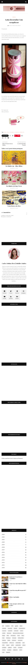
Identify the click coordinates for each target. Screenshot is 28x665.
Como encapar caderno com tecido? (16, 604)
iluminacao (8, 637)
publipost (10, 647)
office (3, 645)
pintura (24, 645)
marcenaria (20, 640)
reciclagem (11, 132)
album (21, 625)
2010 (14, 567)
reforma (3, 649)
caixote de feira (22, 628)
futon (3, 637)
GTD (12, 625)
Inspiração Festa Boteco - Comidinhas (16, 577)
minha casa (12, 642)
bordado (15, 628)
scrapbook (16, 132)
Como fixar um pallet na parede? (17, 590)
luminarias (14, 640)
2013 (14, 560)
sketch (20, 649)
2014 (14, 557)
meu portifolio (5, 642)
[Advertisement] (14, 384)
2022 (14, 537)
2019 (14, 544)
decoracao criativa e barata (18, 633)
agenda (16, 625)
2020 (14, 542)
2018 (14, 547)
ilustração (14, 637)
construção (16, 630)
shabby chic (21, 132)
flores (23, 635)
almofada (4, 628)
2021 (14, 539)
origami (7, 645)
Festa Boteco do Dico (14, 206)
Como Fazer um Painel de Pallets (17, 583)
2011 (14, 565)
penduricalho (18, 645)
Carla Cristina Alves (13, 25)
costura (21, 630)
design (3, 635)
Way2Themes (12, 662)
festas (5, 132)
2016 (14, 552)
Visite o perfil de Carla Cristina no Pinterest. (12, 458)
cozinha (3, 633)
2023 (14, 534)
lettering (4, 640)
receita (15, 647)
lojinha (9, 640)
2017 (14, 549)
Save (19, 135)
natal (23, 642)
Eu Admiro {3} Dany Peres (14, 186)
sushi (3, 652)
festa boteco (13, 635)
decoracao (9, 633)
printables (4, 647)
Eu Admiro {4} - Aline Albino (14, 166)
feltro (8, 635)
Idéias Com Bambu (14, 597)
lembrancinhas (21, 637)
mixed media (18, 642)
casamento (10, 630)
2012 (14, 562)
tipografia (8, 652)
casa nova (4, 630)
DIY (3, 625)
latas (8, 132)
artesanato (10, 628)
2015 (14, 554)
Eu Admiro (7, 625)
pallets (12, 645)
